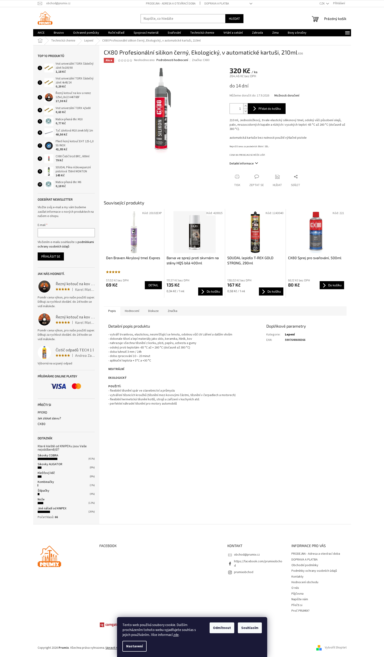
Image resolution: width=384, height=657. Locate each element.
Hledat (234, 18)
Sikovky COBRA (48, 455)
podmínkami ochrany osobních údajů (66, 244)
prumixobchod (243, 572)
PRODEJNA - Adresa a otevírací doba (170, 4)
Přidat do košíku (269, 108)
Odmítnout (222, 627)
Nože (41, 499)
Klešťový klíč (46, 473)
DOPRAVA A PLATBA (216, 4)
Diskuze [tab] (153, 311)
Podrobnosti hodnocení (172, 60)
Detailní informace (242, 163)
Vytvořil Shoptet (336, 648)
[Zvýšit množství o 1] (245, 106)
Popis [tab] (112, 311)
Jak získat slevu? (49, 418)
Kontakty (297, 576)
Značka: (200, 60)
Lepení (290, 334)
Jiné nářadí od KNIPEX (52, 508)
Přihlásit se (50, 256)
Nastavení (134, 646)
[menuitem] (41, 32)
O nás (295, 588)
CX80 (41, 423)
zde (176, 634)
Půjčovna (297, 593)
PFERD (42, 412)
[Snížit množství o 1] (245, 111)
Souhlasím (249, 627)
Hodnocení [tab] (132, 311)
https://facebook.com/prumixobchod (258, 563)
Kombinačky (46, 482)
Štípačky (43, 490)
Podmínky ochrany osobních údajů (314, 571)
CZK (322, 4)
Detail (153, 285)
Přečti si (296, 605)
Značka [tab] (172, 311)
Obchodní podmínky (304, 565)
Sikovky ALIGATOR (50, 464)
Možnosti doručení (286, 96)
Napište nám (299, 599)
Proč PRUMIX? (300, 611)
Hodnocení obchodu (304, 582)
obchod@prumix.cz (247, 554)
